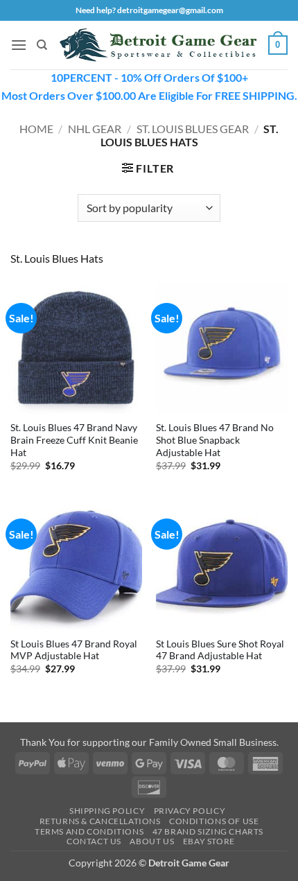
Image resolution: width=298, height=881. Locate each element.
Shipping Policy (107, 810)
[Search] (42, 45)
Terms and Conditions (89, 831)
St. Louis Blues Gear (193, 128)
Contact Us (94, 841)
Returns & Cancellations (100, 821)
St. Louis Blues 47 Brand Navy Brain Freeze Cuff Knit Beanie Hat (74, 439)
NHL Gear (94, 128)
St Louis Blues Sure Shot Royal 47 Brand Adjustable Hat (220, 650)
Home (36, 128)
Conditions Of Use (213, 821)
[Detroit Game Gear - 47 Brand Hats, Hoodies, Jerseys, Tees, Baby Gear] (158, 45)
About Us (152, 841)
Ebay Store (209, 841)
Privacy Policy (190, 810)
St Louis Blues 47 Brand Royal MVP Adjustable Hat (73, 650)
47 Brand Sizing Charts (207, 831)
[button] (18, 45)
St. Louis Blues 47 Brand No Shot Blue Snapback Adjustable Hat (215, 439)
